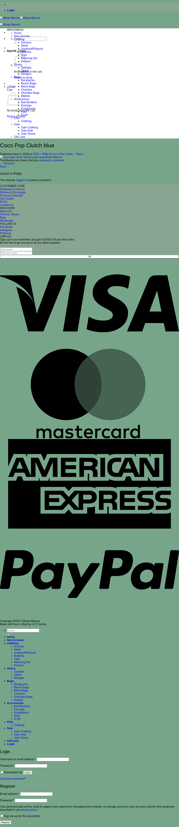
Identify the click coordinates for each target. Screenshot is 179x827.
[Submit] (15, 42)
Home (18, 32)
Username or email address (18, 759)
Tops (17, 659)
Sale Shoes (28, 133)
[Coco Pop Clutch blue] (31, 157)
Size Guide (7, 198)
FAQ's (4, 201)
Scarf (24, 114)
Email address (10, 793)
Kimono (19, 665)
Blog (3, 217)
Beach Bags (28, 83)
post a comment (54, 160)
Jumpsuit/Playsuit (32, 48)
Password (7, 765)
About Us (6, 211)
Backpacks (28, 80)
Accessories (21, 99)
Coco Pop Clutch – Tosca (67, 154)
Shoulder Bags (30, 92)
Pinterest (5, 233)
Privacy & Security (11, 195)
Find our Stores (9, 214)
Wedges (26, 73)
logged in (22, 180)
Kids (17, 117)
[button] (11, 10)
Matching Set (29, 58)
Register (5, 822)
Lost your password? (13, 778)
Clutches (26, 89)
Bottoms (26, 51)
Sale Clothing (29, 127)
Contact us (6, 204)
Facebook (6, 226)
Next (4, 166)
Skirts (24, 45)
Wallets (25, 95)
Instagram (6, 230)
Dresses (26, 42)
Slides (25, 70)
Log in (28, 772)
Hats (24, 111)
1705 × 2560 (40, 154)
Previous (7, 163)
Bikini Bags (28, 86)
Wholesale (6, 220)
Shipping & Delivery (12, 189)
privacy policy (29, 809)
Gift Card (19, 136)
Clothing (19, 39)
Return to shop (23, 77)
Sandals (26, 67)
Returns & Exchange (13, 192)
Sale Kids (27, 130)
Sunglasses (28, 108)
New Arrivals (22, 36)
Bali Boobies (29, 102)
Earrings (26, 105)
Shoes (11, 668)
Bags (17, 77)
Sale (17, 124)
